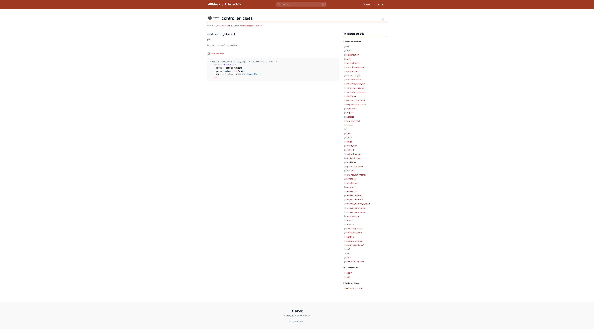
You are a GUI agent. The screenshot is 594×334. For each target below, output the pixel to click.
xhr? (348, 257)
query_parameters (354, 166)
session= (350, 237)
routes (349, 220)
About (381, 4)
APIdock (214, 4)
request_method (354, 195)
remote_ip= (351, 183)
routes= (350, 224)
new (348, 277)
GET (348, 46)
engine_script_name (355, 100)
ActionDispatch (246, 26)
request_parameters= (356, 212)
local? (349, 137)
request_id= (351, 191)
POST (349, 50)
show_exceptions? (355, 245)
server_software (354, 232)
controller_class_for (355, 84)
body (348, 59)
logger (349, 142)
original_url (351, 162)
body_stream (352, 63)
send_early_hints (354, 228)
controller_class (353, 79)
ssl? (348, 249)
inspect (349, 125)
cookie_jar (351, 96)
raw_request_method (356, 175)
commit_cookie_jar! (355, 67)
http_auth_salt (353, 121)
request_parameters (355, 208)
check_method (355, 288)
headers (350, 117)
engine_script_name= (356, 104)
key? (348, 133)
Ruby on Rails (233, 4)
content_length (353, 75)
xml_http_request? (355, 261)
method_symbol (354, 154)
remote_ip (351, 179)
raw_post (350, 170)
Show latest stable (224, 26)
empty (349, 273)
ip (347, 129)
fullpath (350, 112)
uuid (348, 253)
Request (258, 26)
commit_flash (352, 71)
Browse (366, 4)
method (350, 150)
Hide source (217, 53)
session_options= (354, 241)
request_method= (354, 199)
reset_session (352, 216)
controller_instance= (355, 92)
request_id (351, 187)
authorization (352, 55)
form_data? (351, 108)
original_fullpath (353, 158)
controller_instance (355, 88)
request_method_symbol (358, 204)
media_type (351, 146)
